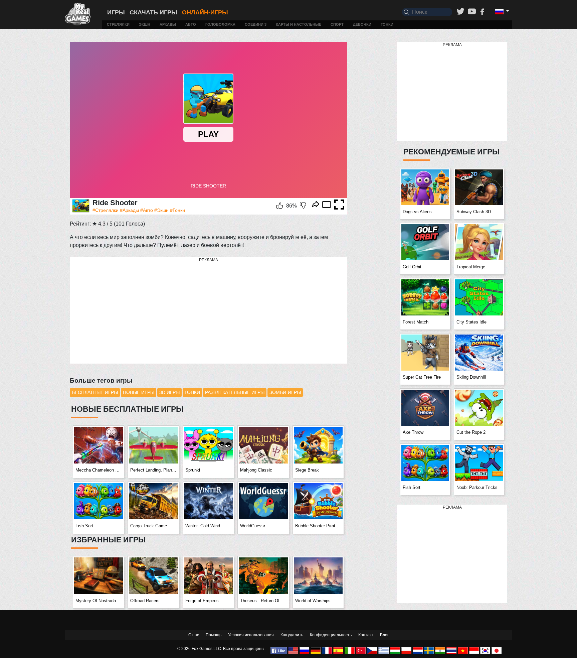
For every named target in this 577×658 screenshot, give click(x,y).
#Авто (146, 210)
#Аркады (129, 210)
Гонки (387, 24)
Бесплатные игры (95, 392)
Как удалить (291, 635)
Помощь (213, 635)
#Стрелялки (105, 210)
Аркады (168, 24)
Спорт (337, 24)
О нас (193, 635)
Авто (190, 24)
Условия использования (251, 635)
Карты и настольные (298, 24)
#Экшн (161, 210)
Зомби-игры (285, 392)
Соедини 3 (255, 24)
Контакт (365, 635)
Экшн (144, 24)
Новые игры (138, 392)
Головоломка (220, 24)
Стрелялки (118, 24)
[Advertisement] (208, 311)
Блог (384, 635)
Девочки (362, 24)
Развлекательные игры (234, 392)
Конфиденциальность (331, 635)
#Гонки (177, 210)
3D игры (169, 392)
